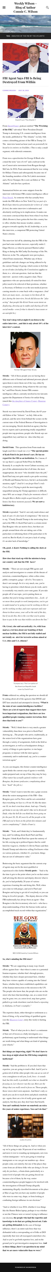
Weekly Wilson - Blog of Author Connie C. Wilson (26, 7)
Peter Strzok (8, 197)
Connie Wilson (9, 90)
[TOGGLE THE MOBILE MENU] (4, 7)
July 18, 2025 (23, 90)
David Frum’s (13, 125)
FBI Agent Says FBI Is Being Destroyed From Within (22, 80)
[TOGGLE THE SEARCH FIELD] (47, 7)
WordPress (31, 1267)
